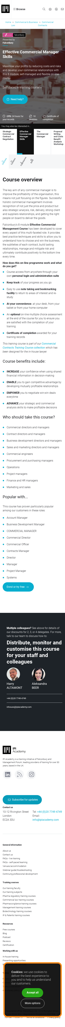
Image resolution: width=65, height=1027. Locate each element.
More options (32, 1003)
